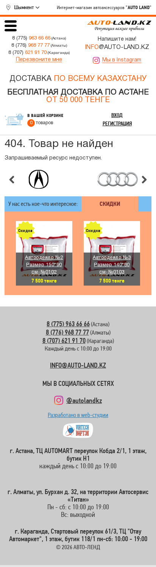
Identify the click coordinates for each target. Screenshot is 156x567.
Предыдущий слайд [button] (11, 179)
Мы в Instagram (121, 60)
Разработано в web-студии (78, 417)
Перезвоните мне (39, 59)
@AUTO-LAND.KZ (117, 47)
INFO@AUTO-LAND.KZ (78, 365)
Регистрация (117, 123)
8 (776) (30, 45)
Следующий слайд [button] (144, 179)
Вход (117, 115)
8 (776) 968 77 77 (67, 332)
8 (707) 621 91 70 (64, 340)
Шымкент (24, 7)
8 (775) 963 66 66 (68, 324)
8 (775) (31, 38)
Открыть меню (11, 26)
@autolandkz (84, 400)
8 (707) (27, 52)
